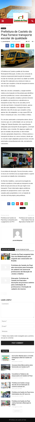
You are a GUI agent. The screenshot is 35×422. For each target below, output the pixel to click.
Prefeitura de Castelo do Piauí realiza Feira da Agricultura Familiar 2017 (26, 220)
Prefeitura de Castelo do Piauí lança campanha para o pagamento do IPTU (9, 220)
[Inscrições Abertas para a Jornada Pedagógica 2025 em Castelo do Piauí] (5, 358)
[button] (32, 21)
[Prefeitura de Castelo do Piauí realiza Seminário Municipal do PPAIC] (5, 403)
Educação (3, 28)
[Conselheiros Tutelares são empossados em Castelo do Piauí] (5, 376)
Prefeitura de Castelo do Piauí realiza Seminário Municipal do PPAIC (21, 403)
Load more (17, 411)
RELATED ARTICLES (8, 249)
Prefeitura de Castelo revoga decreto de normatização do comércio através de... (20, 384)
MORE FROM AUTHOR (22, 249)
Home (2, 25)
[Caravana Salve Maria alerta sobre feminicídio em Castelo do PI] (5, 367)
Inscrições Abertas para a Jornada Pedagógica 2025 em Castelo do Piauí (22, 357)
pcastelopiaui (6, 41)
